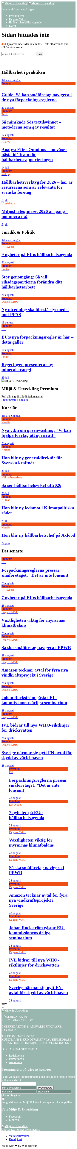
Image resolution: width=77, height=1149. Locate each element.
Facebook (15, 1116)
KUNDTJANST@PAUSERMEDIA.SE (47, 1039)
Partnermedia (16, 1058)
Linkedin (14, 1119)
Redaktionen (16, 1055)
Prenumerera (16, 15)
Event (12, 25)
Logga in (22, 399)
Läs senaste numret (12, 1129)
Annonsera (15, 1062)
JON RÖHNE (10, 1029)
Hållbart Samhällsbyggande (25, 22)
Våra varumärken (19, 1135)
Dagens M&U (17, 19)
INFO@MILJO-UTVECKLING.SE (47, 1042)
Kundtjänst (15, 1139)
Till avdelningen (11, 80)
